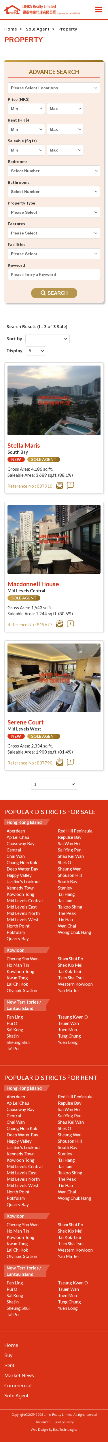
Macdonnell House (33, 583)
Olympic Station (22, 990)
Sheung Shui (18, 1042)
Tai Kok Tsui (69, 971)
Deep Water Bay (22, 868)
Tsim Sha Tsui (71, 977)
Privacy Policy (63, 1422)
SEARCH (58, 293)
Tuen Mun (67, 1029)
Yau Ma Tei (68, 990)
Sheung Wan (70, 868)
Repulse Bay (70, 837)
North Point (18, 925)
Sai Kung (15, 1029)
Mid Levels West (23, 919)
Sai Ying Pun (70, 849)
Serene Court (25, 722)
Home (10, 29)
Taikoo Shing (70, 906)
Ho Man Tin (18, 965)
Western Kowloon (75, 984)
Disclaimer (42, 1422)
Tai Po (13, 1048)
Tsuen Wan (68, 1023)
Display (14, 350)
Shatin (13, 1035)
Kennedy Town (21, 887)
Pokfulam (16, 932)
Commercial (18, 1385)
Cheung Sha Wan (23, 958)
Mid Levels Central (25, 900)
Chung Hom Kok (22, 862)
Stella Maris (23, 445)
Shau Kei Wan (71, 856)
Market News (19, 1375)
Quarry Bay (18, 938)
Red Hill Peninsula (75, 830)
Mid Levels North (23, 913)
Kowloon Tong (21, 894)
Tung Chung (69, 1035)
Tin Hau (65, 919)
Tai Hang (66, 894)
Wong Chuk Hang (74, 932)
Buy (8, 1355)
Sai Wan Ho (69, 843)
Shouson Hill (70, 875)
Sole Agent (38, 29)
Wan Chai (67, 925)
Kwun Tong (17, 977)
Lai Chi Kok (17, 984)
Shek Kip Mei (70, 965)
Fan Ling (15, 1016)
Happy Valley (19, 875)
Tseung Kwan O (73, 1016)
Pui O (12, 1023)
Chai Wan (16, 856)
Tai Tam (65, 900)
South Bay (67, 881)
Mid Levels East (22, 906)
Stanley (65, 887)
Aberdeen (16, 830)
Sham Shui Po (70, 958)
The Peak (67, 913)
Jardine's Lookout (23, 881)
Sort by (14, 338)
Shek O (64, 862)
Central (14, 849)
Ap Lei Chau (18, 837)
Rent (9, 1365)
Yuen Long (68, 1042)
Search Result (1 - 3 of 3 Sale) (37, 326)
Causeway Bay (21, 843)
